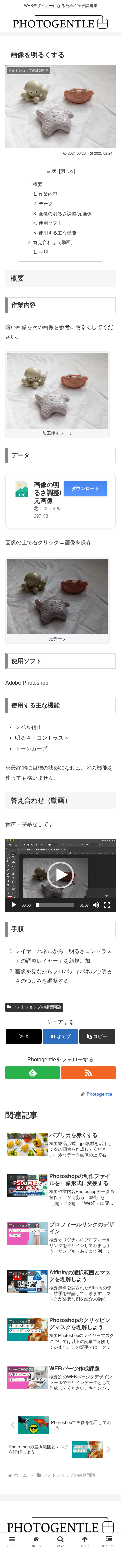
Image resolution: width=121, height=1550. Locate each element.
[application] (60, 875)
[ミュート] (96, 905)
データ (46, 203)
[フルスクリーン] (107, 905)
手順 (43, 252)
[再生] (14, 905)
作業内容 (48, 194)
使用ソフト (50, 223)
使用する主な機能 (57, 232)
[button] (60, 875)
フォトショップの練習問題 (37, 1007)
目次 (51, 171)
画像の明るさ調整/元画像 (65, 213)
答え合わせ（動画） (54, 242)
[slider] (55, 905)
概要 (37, 184)
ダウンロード (85, 488)
